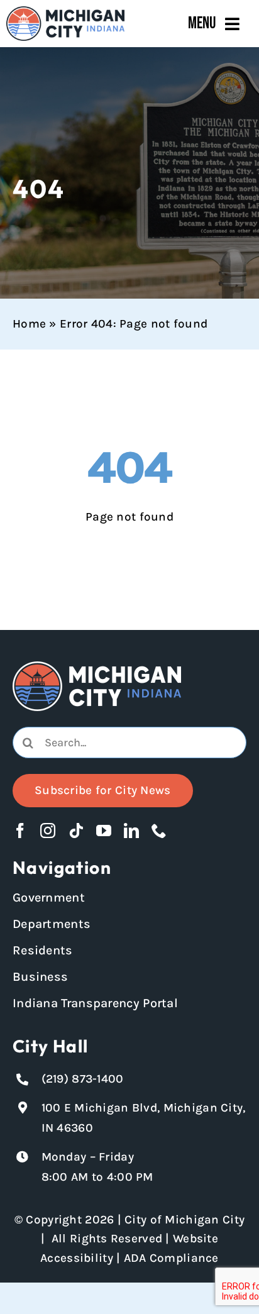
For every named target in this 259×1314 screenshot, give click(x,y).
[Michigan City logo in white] (97, 667)
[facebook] (20, 830)
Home (29, 324)
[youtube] (103, 830)
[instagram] (47, 830)
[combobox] (129, 742)
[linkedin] (131, 830)
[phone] (159, 830)
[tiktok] (76, 830)
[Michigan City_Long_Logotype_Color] (65, 12)
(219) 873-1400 (82, 1079)
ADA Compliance (171, 1258)
